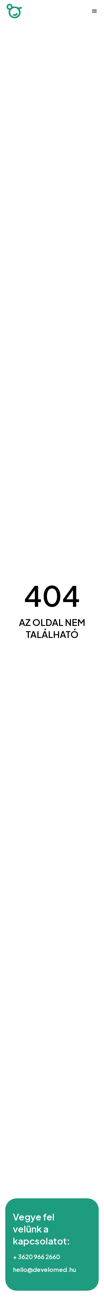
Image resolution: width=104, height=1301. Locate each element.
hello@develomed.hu (44, 1269)
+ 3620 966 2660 (36, 1256)
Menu (94, 11)
